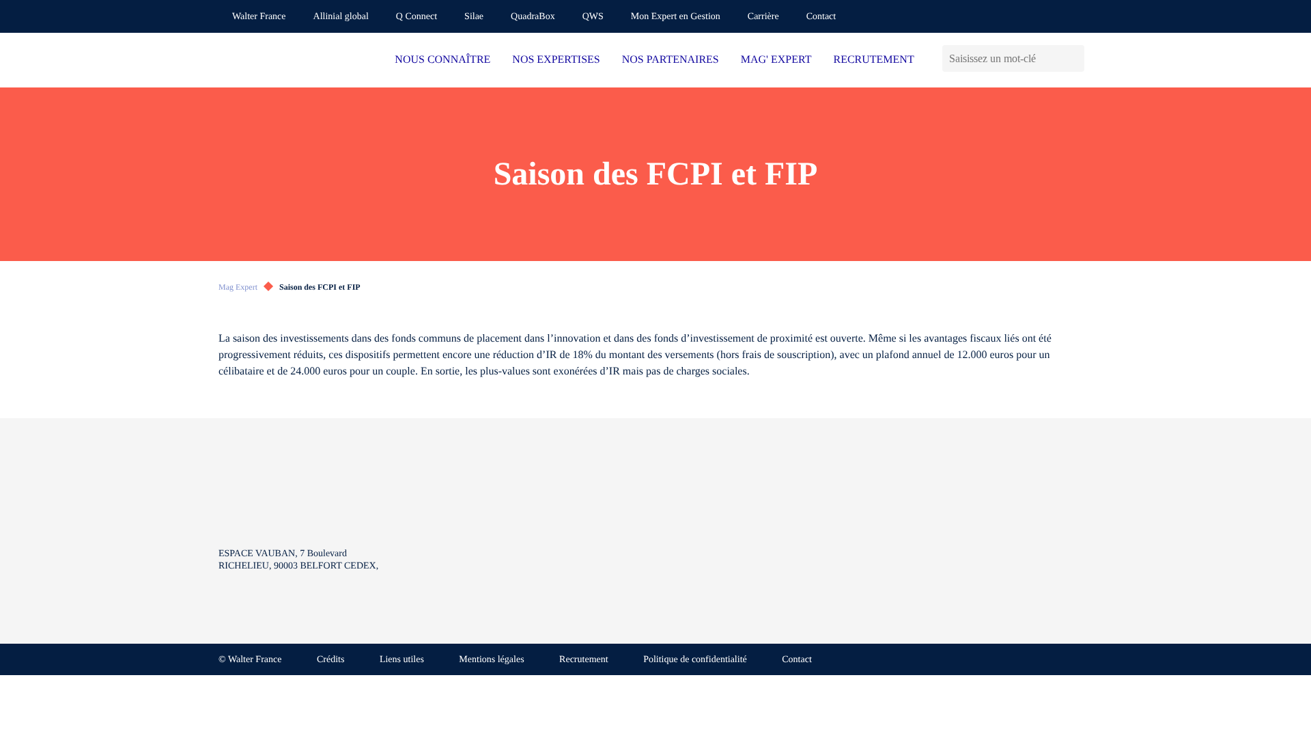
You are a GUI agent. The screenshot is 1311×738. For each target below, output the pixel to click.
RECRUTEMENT (873, 60)
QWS (593, 17)
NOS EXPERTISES (556, 60)
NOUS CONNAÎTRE (442, 60)
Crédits (330, 660)
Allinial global (341, 17)
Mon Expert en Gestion (675, 17)
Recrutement (583, 660)
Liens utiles (402, 660)
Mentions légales (491, 660)
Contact (821, 17)
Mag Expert (237, 287)
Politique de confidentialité (695, 660)
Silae (473, 17)
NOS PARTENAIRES (670, 60)
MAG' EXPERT (776, 60)
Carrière (763, 17)
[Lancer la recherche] (1073, 58)
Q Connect (416, 17)
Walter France (259, 17)
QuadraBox (533, 17)
